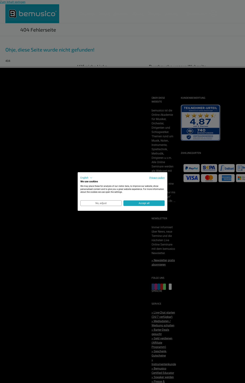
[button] (86, 178)
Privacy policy (157, 177)
